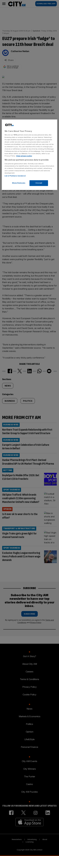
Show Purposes (18, 183)
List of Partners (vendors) (15, 176)
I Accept (38, 183)
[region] (30, 154)
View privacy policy (24, 156)
